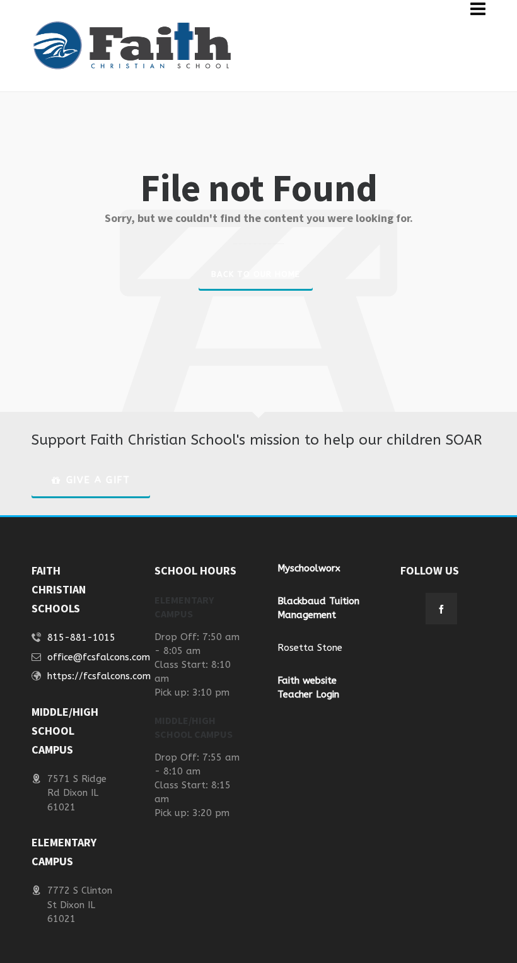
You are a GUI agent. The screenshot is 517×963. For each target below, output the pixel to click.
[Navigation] (477, 9)
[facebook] (441, 608)
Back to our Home (255, 274)
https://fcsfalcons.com (99, 676)
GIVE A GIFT (98, 480)
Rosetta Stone (309, 647)
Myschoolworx (308, 568)
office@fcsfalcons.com (98, 657)
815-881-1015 (81, 637)
